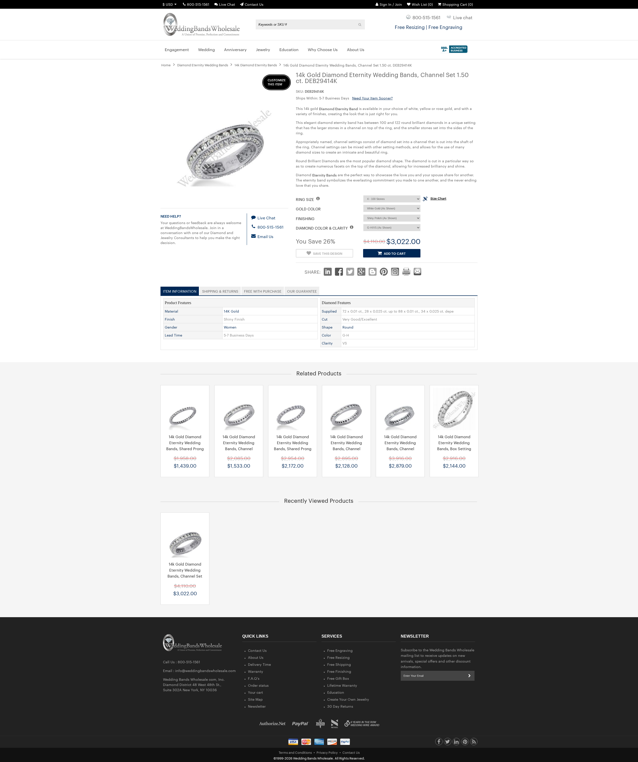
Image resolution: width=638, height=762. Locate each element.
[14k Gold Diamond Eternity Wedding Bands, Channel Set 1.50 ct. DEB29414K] (185, 536)
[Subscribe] (470, 676)
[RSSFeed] (474, 743)
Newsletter (257, 706)
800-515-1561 (198, 4)
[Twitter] (447, 743)
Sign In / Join (391, 4)
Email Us (264, 236)
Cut (324, 319)
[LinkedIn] (456, 743)
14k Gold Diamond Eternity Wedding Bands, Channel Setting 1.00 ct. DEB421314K (346, 448)
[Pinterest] (465, 743)
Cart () (457, 4)
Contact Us (254, 4)
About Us (255, 657)
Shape (327, 327)
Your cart (255, 692)
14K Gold (231, 311)
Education (335, 692)
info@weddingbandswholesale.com (205, 670)
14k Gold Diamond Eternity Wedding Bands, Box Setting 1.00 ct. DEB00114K (454, 445)
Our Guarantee (302, 290)
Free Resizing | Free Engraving (428, 26)
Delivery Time (259, 664)
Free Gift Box (338, 678)
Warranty (255, 671)
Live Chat (227, 4)
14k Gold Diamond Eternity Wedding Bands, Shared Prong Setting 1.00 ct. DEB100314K (293, 448)
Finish (170, 319)
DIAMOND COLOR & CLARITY (322, 228)
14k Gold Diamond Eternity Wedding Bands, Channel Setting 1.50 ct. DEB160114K (400, 448)
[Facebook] (439, 743)
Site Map (255, 699)
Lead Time (173, 335)
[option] (185, 431)
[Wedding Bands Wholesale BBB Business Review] (320, 723)
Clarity (327, 342)
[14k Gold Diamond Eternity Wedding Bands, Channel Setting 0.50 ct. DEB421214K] (238, 409)
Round (347, 327)
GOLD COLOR (308, 208)
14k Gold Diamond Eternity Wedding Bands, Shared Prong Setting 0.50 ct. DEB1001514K (185, 448)
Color (326, 335)
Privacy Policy (327, 752)
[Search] (360, 24)
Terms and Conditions (295, 752)
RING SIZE (305, 199)
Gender (171, 327)
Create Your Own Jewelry (348, 699)
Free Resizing (338, 657)
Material (171, 311)
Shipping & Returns (220, 290)
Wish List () (422, 4)
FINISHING (305, 218)
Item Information (179, 290)
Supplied (329, 311)
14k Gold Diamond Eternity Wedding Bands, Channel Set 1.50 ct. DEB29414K (184, 573)
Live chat (463, 17)
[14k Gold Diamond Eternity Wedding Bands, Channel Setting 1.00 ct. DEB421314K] (346, 409)
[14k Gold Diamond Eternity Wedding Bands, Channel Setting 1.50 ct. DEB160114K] (400, 409)
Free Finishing (339, 671)
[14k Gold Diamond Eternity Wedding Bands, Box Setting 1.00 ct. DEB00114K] (454, 409)
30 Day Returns (340, 706)
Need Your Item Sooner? (372, 97)
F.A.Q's (253, 678)
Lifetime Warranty (342, 685)
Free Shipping (339, 664)
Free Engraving (340, 650)
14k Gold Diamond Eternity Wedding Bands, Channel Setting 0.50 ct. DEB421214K (239, 448)
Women (230, 327)
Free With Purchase (262, 290)
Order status (258, 685)
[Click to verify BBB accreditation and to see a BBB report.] (453, 48)
